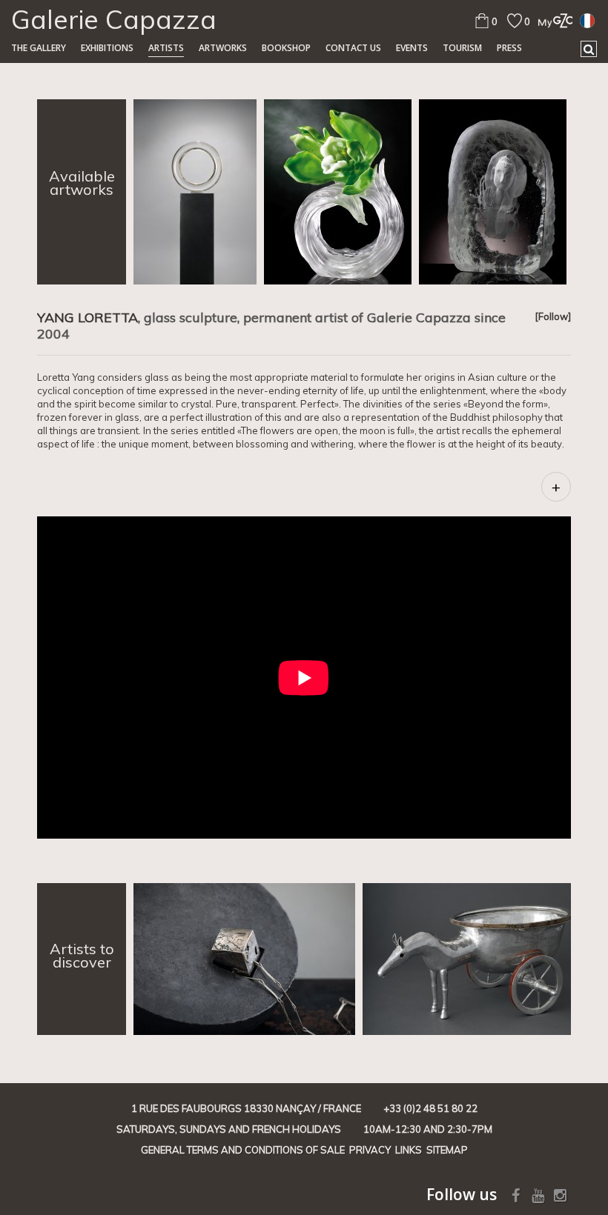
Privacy (370, 1150)
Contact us (353, 47)
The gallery (38, 47)
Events (412, 47)
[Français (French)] (587, 20)
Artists (166, 47)
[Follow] (553, 316)
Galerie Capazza (114, 19)
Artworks (223, 47)
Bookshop (286, 47)
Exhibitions (107, 47)
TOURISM (462, 47)
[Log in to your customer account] (551, 20)
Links (408, 1150)
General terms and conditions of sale (243, 1150)
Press (509, 47)
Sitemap (447, 1150)
